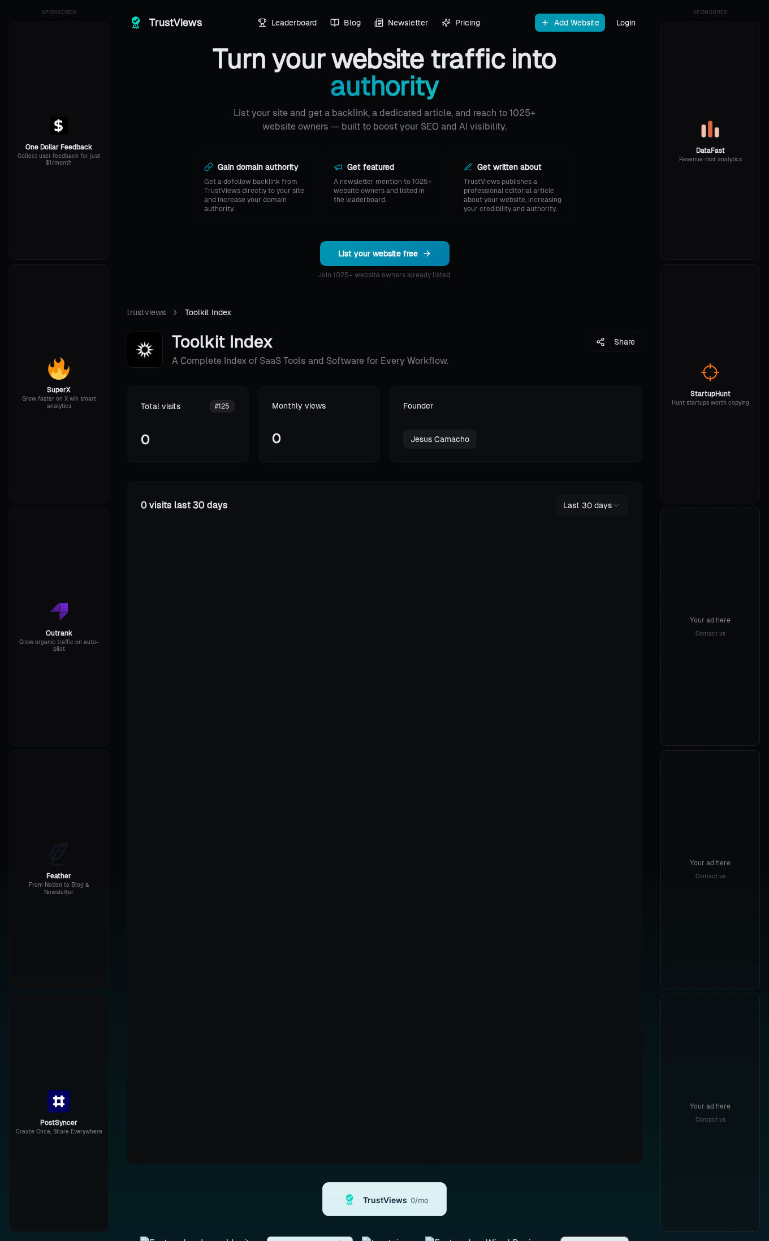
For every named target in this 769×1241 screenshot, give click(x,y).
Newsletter (408, 22)
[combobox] (592, 505)
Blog (352, 22)
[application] (384, 839)
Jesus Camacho (440, 439)
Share (624, 341)
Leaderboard (294, 22)
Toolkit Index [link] (208, 312)
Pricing (467, 22)
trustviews (146, 312)
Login (626, 22)
